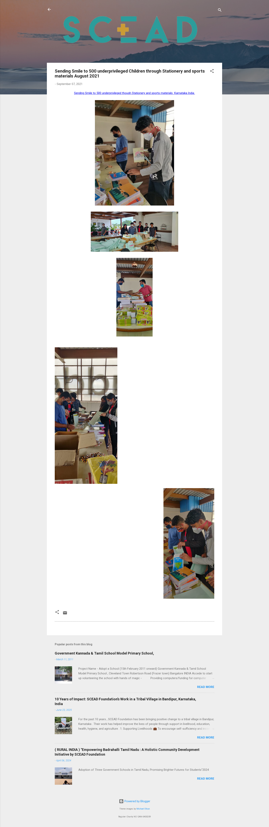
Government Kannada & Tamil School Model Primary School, (104, 653)
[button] (212, 72)
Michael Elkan (143, 809)
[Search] (219, 11)
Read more (205, 687)
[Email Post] (65, 614)
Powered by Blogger (137, 801)
